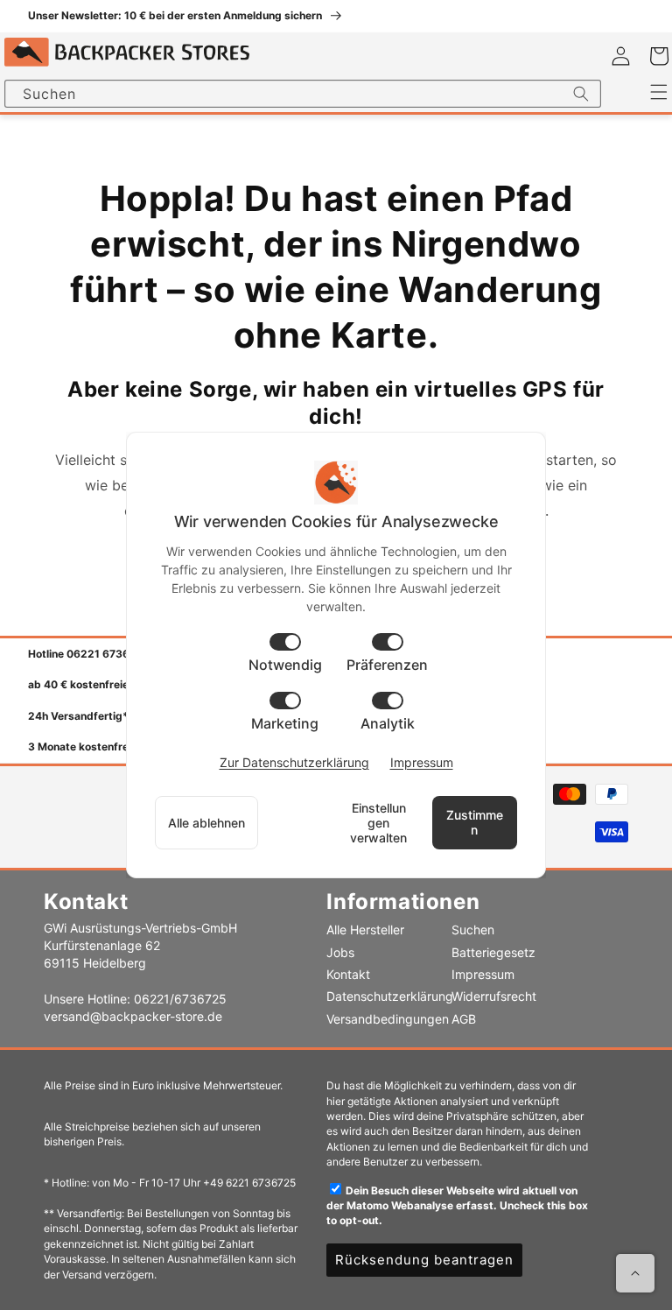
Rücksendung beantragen (424, 1259)
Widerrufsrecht (494, 996)
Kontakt (348, 974)
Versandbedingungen (387, 1018)
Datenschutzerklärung (389, 996)
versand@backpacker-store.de (133, 1016)
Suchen (473, 929)
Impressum (483, 974)
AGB (464, 1018)
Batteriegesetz (494, 952)
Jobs (340, 952)
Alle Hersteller (365, 929)
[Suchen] (581, 94)
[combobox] (302, 94)
